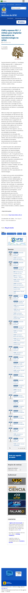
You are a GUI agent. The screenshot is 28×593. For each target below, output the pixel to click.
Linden (4, 234)
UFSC (24, 234)
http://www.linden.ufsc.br (15, 215)
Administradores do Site (20, 18)
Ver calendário (21, 448)
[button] (10, 448)
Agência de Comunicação (16, 523)
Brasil (5, 1)
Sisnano (19, 234)
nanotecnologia (11, 234)
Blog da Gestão (9, 228)
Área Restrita (10, 18)
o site (19, 530)
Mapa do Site (18, 4)
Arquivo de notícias (13, 468)
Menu (22, 22)
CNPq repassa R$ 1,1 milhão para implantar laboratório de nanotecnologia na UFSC (11, 35)
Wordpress (4, 588)
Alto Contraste (10, 4)
